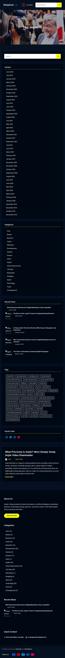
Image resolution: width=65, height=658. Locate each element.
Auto (8, 231)
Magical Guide (53, 390)
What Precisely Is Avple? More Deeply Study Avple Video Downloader (30, 454)
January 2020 (10, 201)
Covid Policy (42, 383)
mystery (30, 394)
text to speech (29, 408)
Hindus (38, 387)
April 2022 (9, 128)
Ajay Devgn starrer (21, 376)
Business (10, 238)
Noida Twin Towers (12, 401)
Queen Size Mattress (44, 401)
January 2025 (10, 79)
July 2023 (9, 103)
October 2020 (10, 169)
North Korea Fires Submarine (27, 401)
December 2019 (11, 204)
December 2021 (11, 134)
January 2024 (10, 86)
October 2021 (10, 138)
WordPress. (28, 649)
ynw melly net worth (46, 416)
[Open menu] (16, 4)
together (26, 412)
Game (9, 259)
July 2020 (9, 180)
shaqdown (8, 5)
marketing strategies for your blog (16, 394)
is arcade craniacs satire (13, 390)
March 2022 (10, 131)
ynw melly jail (33, 416)
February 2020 (11, 197)
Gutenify (18, 649)
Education (10, 245)
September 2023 (11, 96)
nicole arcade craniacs (13, 398)
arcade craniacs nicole (13, 383)
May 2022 (9, 124)
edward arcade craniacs (26, 387)
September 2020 (11, 173)
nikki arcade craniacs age (46, 398)
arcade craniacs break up (30, 379)
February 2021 (11, 155)
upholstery (35, 412)
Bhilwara (24, 383)
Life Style (10, 269)
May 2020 (9, 187)
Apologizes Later (33, 376)
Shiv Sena (9, 408)
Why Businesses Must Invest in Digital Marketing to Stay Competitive (29, 307)
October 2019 (10, 211)
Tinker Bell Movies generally (14, 412)
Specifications (19, 408)
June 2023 (9, 107)
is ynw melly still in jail (28, 390)
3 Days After (10, 376)
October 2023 (10, 93)
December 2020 (11, 162)
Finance (9, 255)
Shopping (10, 276)
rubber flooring (46, 405)
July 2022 (9, 121)
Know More (9, 477)
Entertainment (12, 248)
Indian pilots (46, 387)
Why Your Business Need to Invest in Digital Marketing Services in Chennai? (34, 340)
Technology (11, 283)
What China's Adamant (13, 416)
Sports (9, 280)
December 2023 (11, 89)
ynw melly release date (13, 419)
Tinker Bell (39, 408)
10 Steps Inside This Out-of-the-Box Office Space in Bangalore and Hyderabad (34, 329)
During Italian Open (12, 387)
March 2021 (10, 152)
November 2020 (11, 166)
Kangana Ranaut (41, 390)
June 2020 (9, 183)
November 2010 (11, 215)
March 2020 (10, 194)
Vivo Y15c (43, 412)
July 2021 (9, 145)
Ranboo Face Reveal (12, 405)
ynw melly (24, 416)
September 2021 (11, 141)
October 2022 (10, 110)
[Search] (59, 5)
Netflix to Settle (39, 394)
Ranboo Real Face (25, 405)
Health (9, 262)
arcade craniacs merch (46, 379)
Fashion (9, 252)
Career (9, 241)
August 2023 (10, 100)
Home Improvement (14, 266)
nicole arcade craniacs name (29, 398)
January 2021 (10, 159)
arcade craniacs (45, 376)
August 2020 (10, 176)
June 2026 (9, 72)
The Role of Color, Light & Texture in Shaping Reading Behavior (33, 313)
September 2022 (11, 114)
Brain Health (33, 383)
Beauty (9, 234)
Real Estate (11, 273)
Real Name (36, 405)
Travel (9, 287)
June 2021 (9, 148)
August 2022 (10, 117)
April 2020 (9, 190)
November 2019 (11, 208)
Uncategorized (12, 290)
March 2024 (10, 82)
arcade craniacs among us (14, 379)
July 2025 (9, 75)
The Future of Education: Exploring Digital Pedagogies (30, 351)
